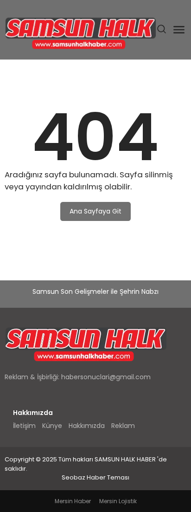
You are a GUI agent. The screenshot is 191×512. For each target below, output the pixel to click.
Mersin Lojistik (118, 501)
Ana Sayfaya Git (95, 211)
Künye (52, 425)
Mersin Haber (73, 501)
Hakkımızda (87, 425)
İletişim (24, 425)
